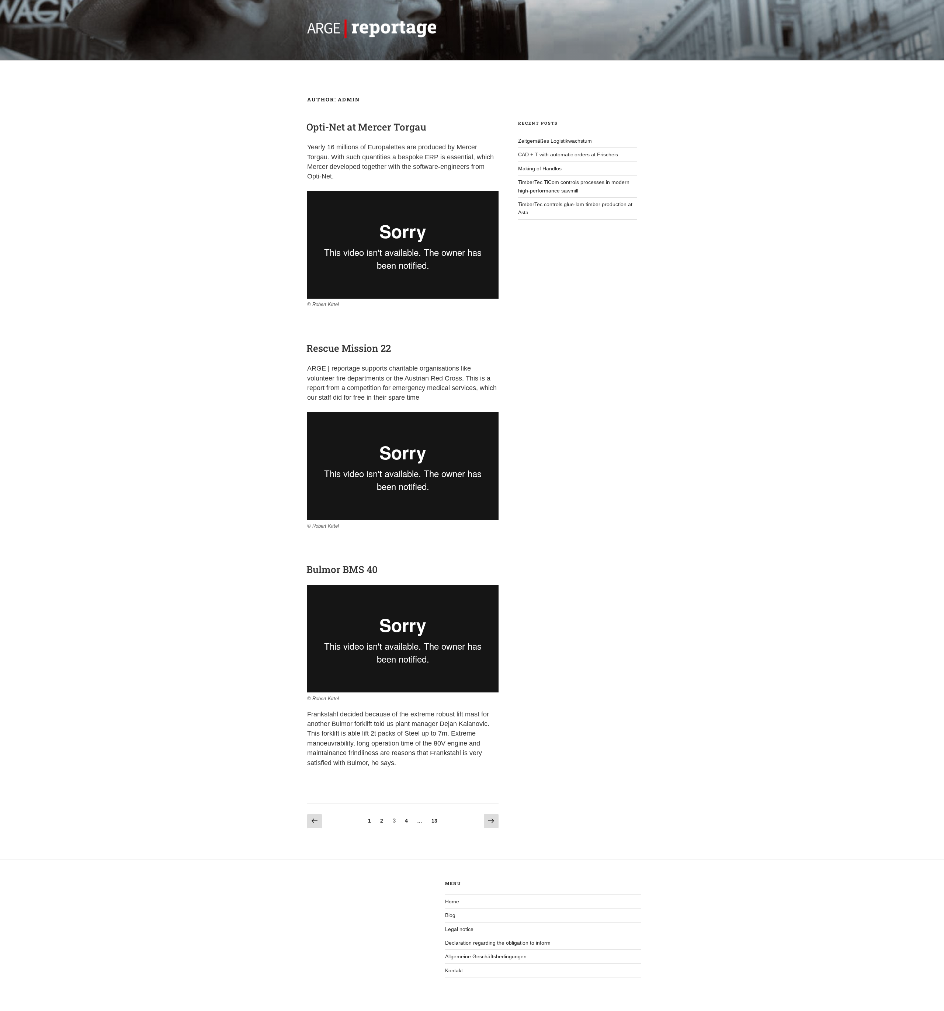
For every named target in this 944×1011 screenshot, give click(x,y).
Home (452, 901)
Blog (450, 915)
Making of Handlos (540, 168)
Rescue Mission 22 (348, 348)
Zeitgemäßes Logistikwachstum (555, 141)
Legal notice (459, 929)
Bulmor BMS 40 (342, 569)
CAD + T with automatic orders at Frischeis (568, 154)
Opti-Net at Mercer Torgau (366, 127)
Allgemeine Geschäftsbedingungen (486, 956)
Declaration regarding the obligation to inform (498, 943)
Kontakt (454, 970)
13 (436, 820)
